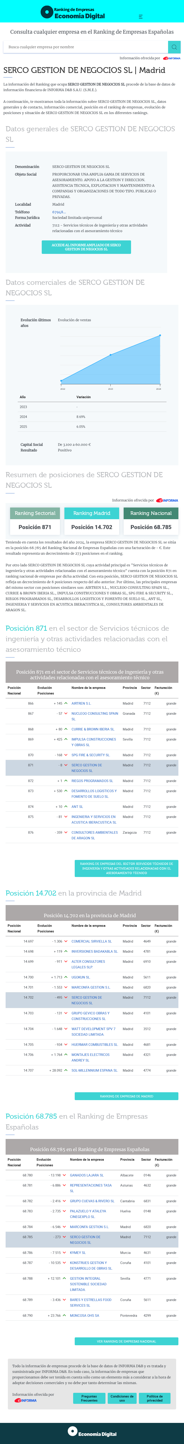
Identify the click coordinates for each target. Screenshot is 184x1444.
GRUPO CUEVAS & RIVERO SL (92, 1201)
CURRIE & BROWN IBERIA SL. (93, 729)
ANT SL (77, 806)
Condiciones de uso (122, 1398)
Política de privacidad (155, 1398)
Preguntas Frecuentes (89, 1398)
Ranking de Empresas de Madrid (126, 1096)
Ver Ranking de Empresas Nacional (126, 1341)
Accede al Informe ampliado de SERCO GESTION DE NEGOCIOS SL (86, 247)
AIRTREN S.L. (82, 703)
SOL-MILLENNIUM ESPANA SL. (95, 1070)
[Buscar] (174, 47)
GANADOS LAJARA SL (87, 1175)
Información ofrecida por (140, 58)
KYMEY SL (78, 1253)
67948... (59, 212)
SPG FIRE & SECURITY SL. (91, 755)
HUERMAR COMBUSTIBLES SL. (95, 1044)
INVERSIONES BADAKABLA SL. (95, 951)
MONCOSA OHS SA (84, 1315)
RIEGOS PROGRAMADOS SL (92, 781)
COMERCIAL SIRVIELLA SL (92, 941)
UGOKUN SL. (81, 977)
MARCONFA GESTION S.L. (91, 987)
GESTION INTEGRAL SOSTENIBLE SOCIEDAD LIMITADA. (88, 1284)
